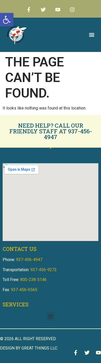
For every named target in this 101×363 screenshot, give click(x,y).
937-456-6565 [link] (24, 289)
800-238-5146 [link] (33, 279)
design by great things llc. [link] (29, 348)
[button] (91, 35)
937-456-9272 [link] (43, 269)
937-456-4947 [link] (68, 134)
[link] (6, 19)
